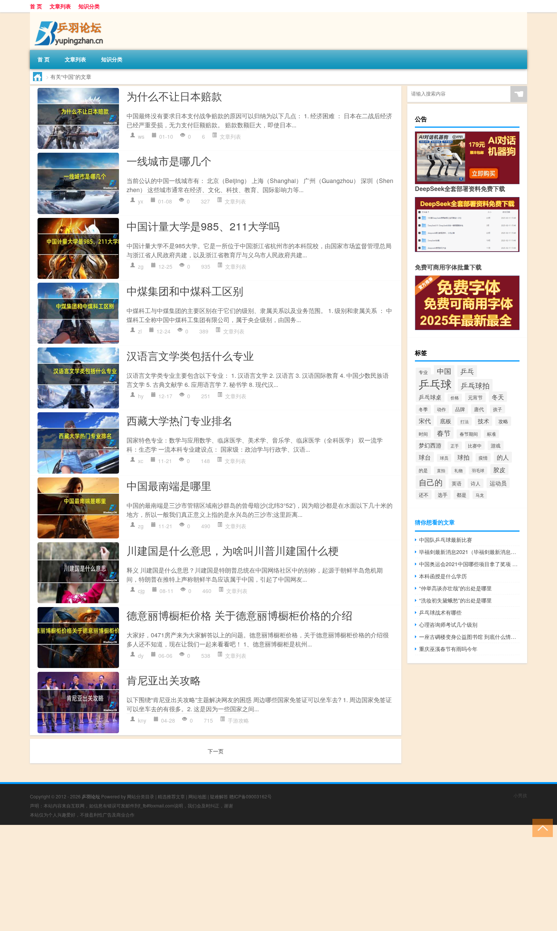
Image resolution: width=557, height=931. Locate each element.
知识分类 (89, 6)
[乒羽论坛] (70, 15)
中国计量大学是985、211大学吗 (203, 225)
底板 (445, 421)
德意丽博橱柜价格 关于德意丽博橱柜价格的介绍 (239, 615)
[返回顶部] (540, 827)
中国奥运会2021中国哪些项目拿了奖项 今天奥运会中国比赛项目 (469, 564)
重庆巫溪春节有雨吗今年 (448, 648)
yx (140, 201)
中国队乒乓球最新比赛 (445, 539)
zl (140, 331)
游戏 (496, 445)
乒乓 (467, 371)
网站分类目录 (140, 796)
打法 (464, 421)
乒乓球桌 (430, 397)
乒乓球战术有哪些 (440, 612)
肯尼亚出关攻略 (164, 679)
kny (142, 720)
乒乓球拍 (475, 385)
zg (141, 266)
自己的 (431, 482)
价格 (455, 398)
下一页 (216, 751)
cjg (141, 591)
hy (141, 396)
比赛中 (475, 445)
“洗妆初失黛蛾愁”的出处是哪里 (455, 600)
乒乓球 (435, 383)
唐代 (479, 409)
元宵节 (475, 397)
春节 (444, 433)
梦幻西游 (430, 445)
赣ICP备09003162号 (250, 796)
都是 (461, 494)
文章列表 (60, 6)
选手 (442, 494)
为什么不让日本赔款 (174, 95)
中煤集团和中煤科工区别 (185, 290)
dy (141, 655)
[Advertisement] (227, 878)
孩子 (497, 409)
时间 (423, 433)
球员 (444, 458)
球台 (425, 457)
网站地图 (197, 796)
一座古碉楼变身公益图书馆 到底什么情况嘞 (469, 636)
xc (140, 461)
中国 (444, 371)
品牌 (460, 409)
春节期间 (469, 433)
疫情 (483, 457)
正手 (455, 446)
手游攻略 (238, 720)
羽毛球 (478, 470)
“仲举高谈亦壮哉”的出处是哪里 (455, 588)
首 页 (36, 6)
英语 (457, 483)
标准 (491, 434)
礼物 (458, 470)
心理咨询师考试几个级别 (448, 624)
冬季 (423, 409)
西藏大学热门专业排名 (180, 420)
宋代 (425, 420)
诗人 (475, 483)
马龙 (480, 495)
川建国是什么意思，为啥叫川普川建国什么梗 (233, 550)
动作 (441, 409)
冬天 (498, 397)
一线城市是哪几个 (169, 160)
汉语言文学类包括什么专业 (190, 355)
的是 (423, 470)
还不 (424, 494)
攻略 (503, 421)
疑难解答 (219, 796)
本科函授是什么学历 (443, 576)
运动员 (498, 483)
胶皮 (499, 469)
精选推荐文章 (171, 796)
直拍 (441, 470)
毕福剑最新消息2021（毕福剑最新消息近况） (469, 551)
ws (141, 136)
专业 (423, 372)
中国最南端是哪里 (169, 485)
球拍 (463, 457)
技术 (483, 421)
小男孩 (520, 795)
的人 (503, 457)
